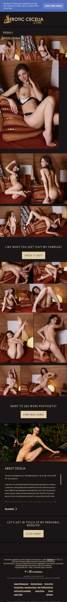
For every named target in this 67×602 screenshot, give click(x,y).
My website (9, 509)
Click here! (33, 534)
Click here (50, 560)
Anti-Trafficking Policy (45, 587)
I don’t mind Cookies (53, 6)
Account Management (21, 584)
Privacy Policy (19, 587)
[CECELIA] (23, 19)
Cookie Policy (39, 591)
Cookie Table (18, 595)
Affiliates (49, 595)
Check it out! (34, 255)
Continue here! (33, 414)
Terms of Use (48, 584)
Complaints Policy (30, 587)
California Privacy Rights (22, 591)
